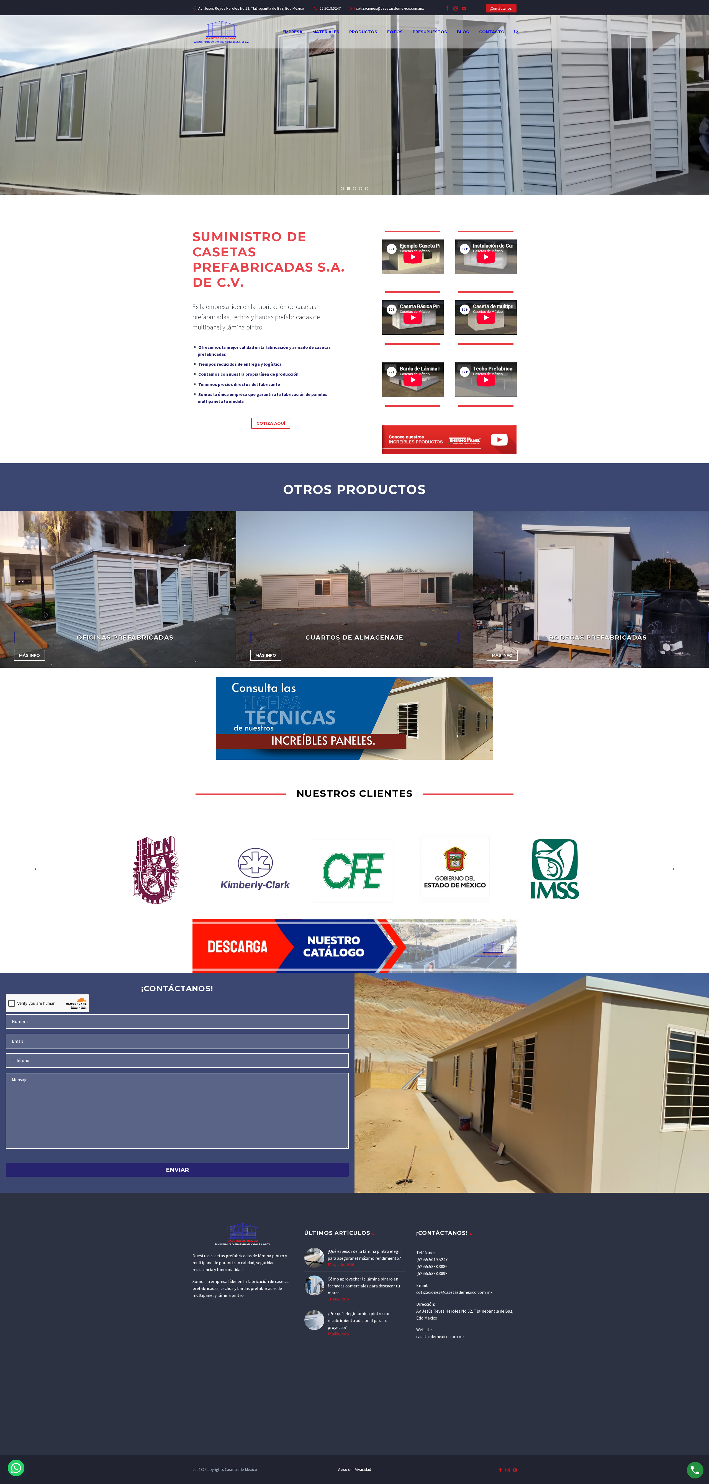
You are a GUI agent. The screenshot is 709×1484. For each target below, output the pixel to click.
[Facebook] (447, 8)
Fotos (395, 31)
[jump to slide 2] (348, 188)
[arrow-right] (673, 869)
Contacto (492, 31)
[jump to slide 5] (366, 188)
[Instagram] (455, 8)
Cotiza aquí (270, 423)
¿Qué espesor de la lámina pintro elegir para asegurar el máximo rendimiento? (364, 1254)
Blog (463, 31)
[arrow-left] (35, 869)
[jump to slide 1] (342, 188)
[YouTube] (464, 8)
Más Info (29, 655)
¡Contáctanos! (501, 8)
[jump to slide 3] (354, 188)
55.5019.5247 (330, 8)
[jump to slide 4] (360, 188)
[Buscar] (515, 32)
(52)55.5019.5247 (432, 1259)
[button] (16, 1468)
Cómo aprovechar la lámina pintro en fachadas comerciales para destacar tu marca (364, 1285)
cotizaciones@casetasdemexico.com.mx (390, 8)
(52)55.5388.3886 (432, 1266)
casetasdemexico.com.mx (440, 1336)
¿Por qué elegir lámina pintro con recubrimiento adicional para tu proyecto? (359, 1320)
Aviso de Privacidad (354, 1470)
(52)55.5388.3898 (432, 1273)
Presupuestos (430, 31)
